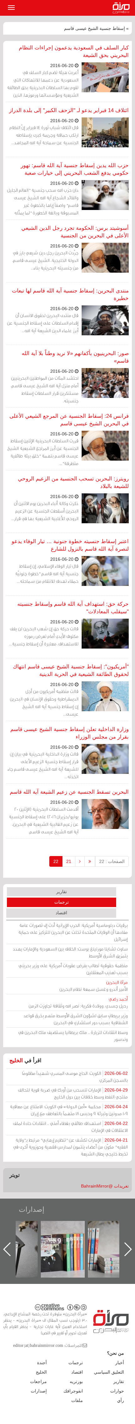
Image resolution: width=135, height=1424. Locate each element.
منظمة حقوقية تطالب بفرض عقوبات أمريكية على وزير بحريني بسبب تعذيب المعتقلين (73, 969)
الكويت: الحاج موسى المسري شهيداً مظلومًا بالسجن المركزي (75, 1076)
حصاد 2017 (22, 1227)
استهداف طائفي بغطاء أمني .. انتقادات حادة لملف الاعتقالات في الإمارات (70, 1126)
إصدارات (31, 1209)
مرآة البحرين (122, 8)
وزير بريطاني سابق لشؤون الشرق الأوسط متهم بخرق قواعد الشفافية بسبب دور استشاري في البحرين (76, 1019)
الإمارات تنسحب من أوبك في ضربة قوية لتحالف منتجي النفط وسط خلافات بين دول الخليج (73, 1093)
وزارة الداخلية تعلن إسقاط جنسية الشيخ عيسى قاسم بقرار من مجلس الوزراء (69, 733)
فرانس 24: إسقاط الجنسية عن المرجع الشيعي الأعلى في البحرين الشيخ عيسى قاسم (69, 420)
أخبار (119, 1362)
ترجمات (61, 902)
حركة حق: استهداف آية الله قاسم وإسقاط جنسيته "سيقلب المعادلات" (73, 608)
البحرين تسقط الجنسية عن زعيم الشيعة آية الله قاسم (69, 792)
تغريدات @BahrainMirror (105, 1186)
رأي (120, 1400)
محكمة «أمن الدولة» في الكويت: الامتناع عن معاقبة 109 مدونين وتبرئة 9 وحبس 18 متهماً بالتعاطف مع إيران (69, 1110)
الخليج (16, 1061)
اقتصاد (61, 912)
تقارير (61, 891)
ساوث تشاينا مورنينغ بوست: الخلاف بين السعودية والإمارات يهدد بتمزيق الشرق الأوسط (70, 952)
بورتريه (76, 1381)
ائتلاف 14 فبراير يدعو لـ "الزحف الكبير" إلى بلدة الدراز (69, 110)
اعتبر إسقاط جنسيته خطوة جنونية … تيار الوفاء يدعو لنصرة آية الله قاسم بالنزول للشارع (70, 545)
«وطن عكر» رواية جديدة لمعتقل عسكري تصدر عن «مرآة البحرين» (69, 1239)
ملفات (77, 1400)
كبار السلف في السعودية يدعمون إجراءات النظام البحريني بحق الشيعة (74, 51)
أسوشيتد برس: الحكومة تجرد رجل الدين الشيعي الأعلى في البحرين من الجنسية (75, 232)
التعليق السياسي (109, 1372)
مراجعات (38, 1381)
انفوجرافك (73, 1390)
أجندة (42, 1362)
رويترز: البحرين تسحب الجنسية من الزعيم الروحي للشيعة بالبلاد (73, 482)
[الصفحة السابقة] (80, 861)
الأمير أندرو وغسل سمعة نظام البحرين (93, 985)
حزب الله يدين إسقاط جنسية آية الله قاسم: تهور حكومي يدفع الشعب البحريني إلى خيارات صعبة (75, 169)
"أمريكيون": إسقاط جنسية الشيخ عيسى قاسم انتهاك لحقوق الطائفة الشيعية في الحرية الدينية (71, 670)
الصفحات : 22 (112, 861)
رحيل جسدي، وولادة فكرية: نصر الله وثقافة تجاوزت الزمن (78, 1002)
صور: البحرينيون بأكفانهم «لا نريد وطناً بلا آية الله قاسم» (75, 357)
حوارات (117, 1390)
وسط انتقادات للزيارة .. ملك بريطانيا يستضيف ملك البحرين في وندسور (73, 1035)
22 (55, 861)
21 (68, 861)
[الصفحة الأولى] (89, 861)
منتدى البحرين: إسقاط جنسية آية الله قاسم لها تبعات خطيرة (70, 294)
